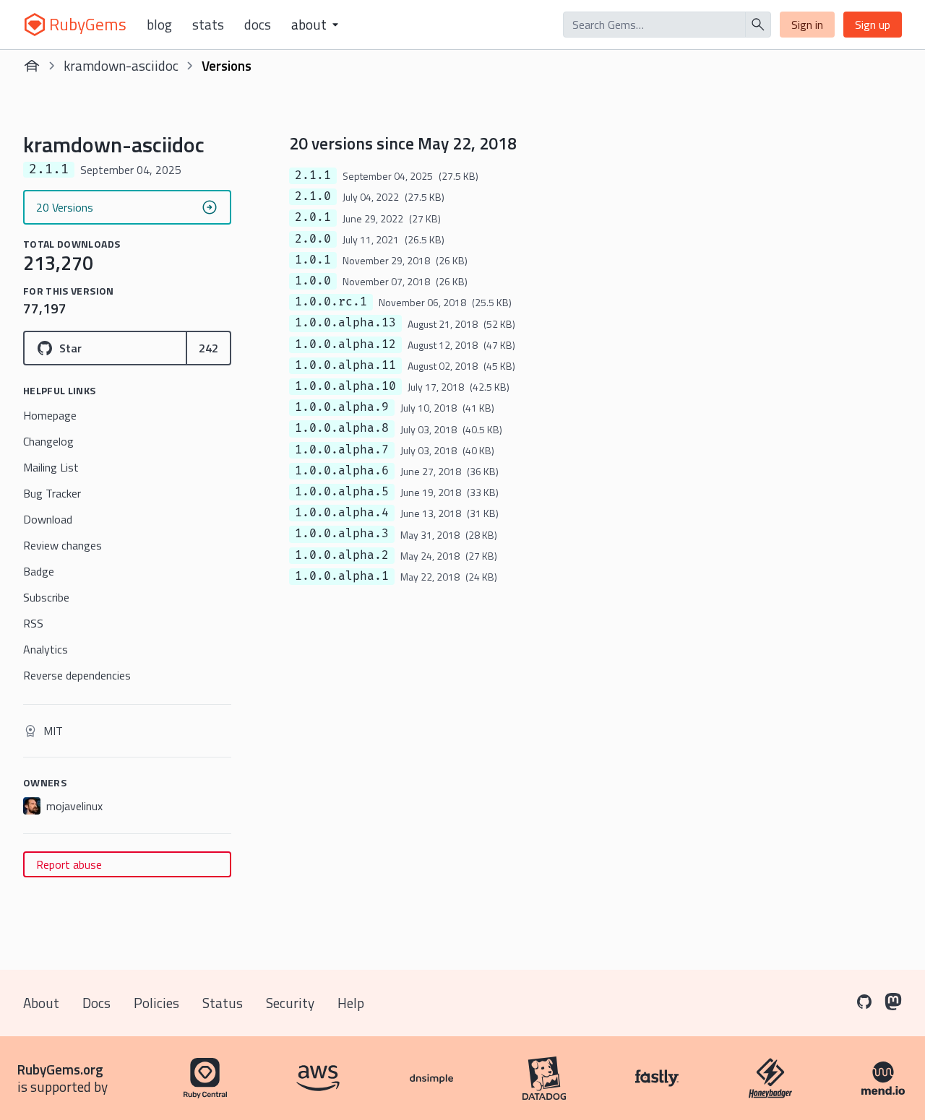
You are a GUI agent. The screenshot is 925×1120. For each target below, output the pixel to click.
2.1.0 (313, 196)
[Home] (31, 65)
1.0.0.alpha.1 (342, 576)
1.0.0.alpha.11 (345, 365)
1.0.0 (313, 281)
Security (290, 1002)
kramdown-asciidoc (121, 65)
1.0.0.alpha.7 (342, 450)
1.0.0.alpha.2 (342, 555)
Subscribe (46, 597)
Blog (159, 24)
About (41, 1002)
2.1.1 (313, 175)
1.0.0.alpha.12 (345, 344)
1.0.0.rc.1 (331, 302)
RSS (33, 623)
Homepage (50, 415)
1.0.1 (313, 260)
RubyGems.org (60, 1069)
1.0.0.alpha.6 (342, 471)
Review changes (62, 545)
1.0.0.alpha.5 (342, 492)
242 (208, 348)
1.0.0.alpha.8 (342, 428)
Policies (156, 1002)
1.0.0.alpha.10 (345, 386)
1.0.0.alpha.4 (342, 512)
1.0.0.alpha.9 (342, 407)
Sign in (807, 24)
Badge (38, 571)
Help (350, 1002)
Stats (208, 24)
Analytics (45, 649)
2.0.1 (313, 217)
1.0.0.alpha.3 (342, 533)
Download (47, 519)
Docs (257, 24)
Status (222, 1002)
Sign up (872, 24)
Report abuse (69, 864)
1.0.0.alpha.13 (345, 323)
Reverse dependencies (77, 675)
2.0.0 (313, 239)
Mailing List (51, 467)
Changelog (48, 441)
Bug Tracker (52, 493)
